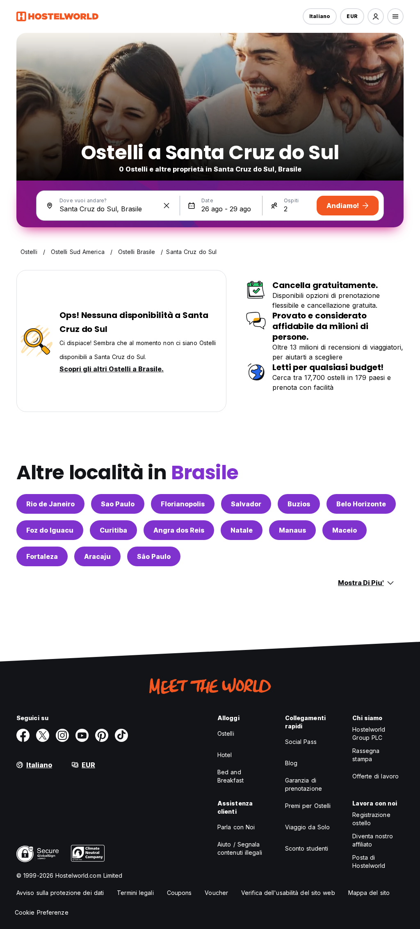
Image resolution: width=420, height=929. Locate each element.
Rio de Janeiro (50, 504)
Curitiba (113, 530)
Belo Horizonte (361, 504)
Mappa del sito (369, 892)
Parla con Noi (236, 827)
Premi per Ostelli (308, 805)
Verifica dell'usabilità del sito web (288, 892)
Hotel (224, 754)
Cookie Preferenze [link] (41, 912)
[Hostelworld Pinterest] (101, 735)
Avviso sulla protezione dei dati (60, 892)
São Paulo (154, 556)
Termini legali (135, 892)
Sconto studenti (307, 848)
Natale (242, 530)
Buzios (299, 504)
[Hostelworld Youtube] (82, 735)
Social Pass (301, 741)
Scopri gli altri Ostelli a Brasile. (111, 369)
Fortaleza (42, 556)
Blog (291, 763)
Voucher (216, 892)
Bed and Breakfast (230, 776)
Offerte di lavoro (375, 776)
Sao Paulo (118, 504)
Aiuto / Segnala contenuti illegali (239, 848)
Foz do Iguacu (49, 530)
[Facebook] (23, 735)
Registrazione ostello (371, 818)
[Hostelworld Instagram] (62, 735)
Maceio (344, 530)
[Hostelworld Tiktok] (121, 735)
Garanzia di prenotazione (303, 784)
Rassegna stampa (365, 754)
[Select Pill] (376, 16)
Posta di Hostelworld (368, 861)
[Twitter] (42, 735)
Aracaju (97, 556)
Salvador (246, 504)
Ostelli (225, 733)
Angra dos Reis (178, 530)
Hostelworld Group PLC (368, 733)
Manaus (292, 530)
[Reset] (166, 205)
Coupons (179, 892)
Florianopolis (183, 504)
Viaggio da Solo (307, 827)
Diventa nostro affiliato (372, 840)
